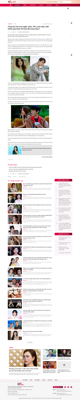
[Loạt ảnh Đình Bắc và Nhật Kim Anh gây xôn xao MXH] (15, 325)
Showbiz (17, 5)
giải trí (64, 248)
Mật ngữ (49, 5)
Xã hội (41, 5)
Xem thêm (30, 342)
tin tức (65, 237)
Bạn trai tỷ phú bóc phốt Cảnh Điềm (32, 331)
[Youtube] (68, 387)
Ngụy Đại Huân (22, 176)
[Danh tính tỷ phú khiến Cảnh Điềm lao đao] (15, 198)
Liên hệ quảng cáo (58, 387)
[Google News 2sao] (23, 32)
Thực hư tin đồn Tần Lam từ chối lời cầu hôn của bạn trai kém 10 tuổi (25, 167)
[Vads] (68, 21)
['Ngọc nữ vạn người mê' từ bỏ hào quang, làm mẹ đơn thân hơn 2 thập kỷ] (15, 272)
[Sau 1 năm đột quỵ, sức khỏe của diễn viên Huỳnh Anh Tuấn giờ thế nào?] (15, 187)
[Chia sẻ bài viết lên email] (13, 32)
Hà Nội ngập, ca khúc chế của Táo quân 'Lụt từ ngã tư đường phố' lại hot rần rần (49, 371)
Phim (23, 146)
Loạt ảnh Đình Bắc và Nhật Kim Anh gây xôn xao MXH (37, 321)
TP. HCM (54, 393)
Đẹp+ (25, 5)
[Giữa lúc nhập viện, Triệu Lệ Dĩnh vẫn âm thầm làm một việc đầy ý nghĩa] (15, 314)
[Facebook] (65, 387)
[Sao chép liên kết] (16, 32)
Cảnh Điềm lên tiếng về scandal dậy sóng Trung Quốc (37, 247)
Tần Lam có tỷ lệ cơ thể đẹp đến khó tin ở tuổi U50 (21, 169)
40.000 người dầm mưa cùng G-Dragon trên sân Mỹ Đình (64, 371)
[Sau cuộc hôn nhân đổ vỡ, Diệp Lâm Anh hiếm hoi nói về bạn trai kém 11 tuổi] (15, 240)
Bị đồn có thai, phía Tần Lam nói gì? (17, 171)
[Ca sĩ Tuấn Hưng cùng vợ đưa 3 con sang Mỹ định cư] (15, 282)
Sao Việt (62, 252)
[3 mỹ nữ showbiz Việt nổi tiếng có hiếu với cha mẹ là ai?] (15, 209)
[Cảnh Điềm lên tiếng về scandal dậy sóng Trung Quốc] (15, 251)
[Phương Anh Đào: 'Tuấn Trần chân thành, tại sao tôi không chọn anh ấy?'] (25, 358)
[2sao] (10, 5)
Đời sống (33, 5)
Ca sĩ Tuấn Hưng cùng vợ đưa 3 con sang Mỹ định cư (37, 278)
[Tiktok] (71, 387)
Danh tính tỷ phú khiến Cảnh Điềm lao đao (34, 194)
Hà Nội (54, 389)
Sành (57, 5)
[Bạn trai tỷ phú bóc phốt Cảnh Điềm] (15, 335)
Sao (15, 23)
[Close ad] (68, 8)
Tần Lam (40, 39)
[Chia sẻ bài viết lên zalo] (11, 32)
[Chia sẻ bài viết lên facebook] (9, 32)
